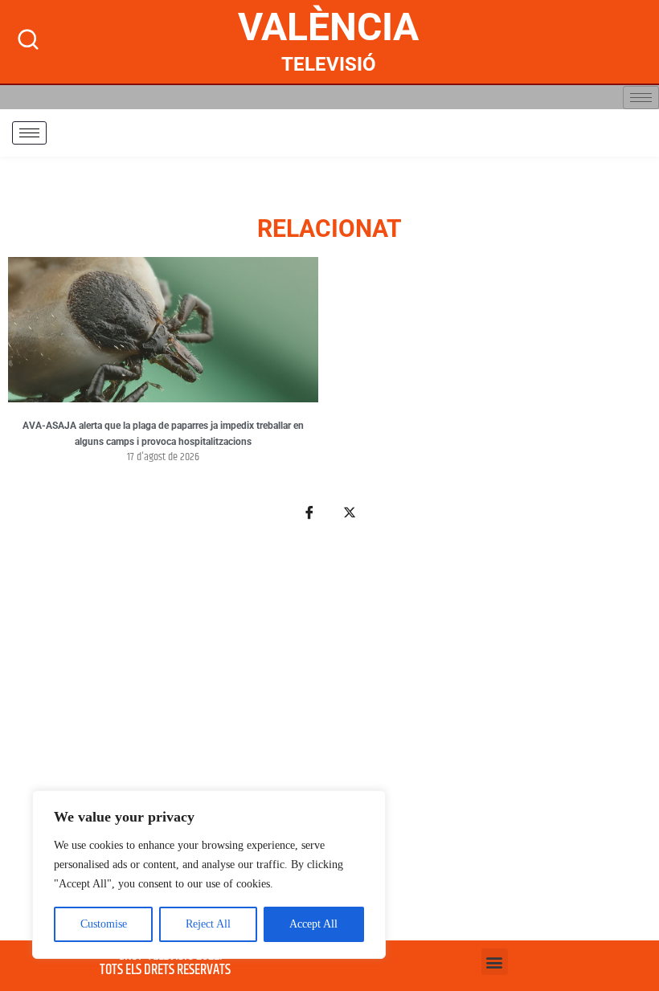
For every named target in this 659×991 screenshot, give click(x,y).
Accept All (313, 924)
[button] (494, 961)
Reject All (208, 924)
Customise (103, 924)
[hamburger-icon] (641, 97)
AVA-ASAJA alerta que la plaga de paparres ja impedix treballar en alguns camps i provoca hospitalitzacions (163, 433)
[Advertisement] (329, 739)
